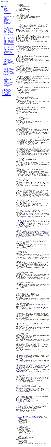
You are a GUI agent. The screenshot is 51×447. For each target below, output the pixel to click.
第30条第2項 (23, 274)
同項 (36, 396)
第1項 (20, 137)
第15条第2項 (20, 390)
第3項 (20, 139)
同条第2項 (33, 364)
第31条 (46, 413)
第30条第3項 (20, 394)
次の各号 (40, 188)
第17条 (35, 413)
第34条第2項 (20, 396)
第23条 (44, 209)
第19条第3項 (39, 213)
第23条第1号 (44, 231)
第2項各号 (24, 223)
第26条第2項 (37, 364)
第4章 (26, 405)
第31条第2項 (44, 364)
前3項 (18, 90)
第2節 (23, 405)
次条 (34, 304)
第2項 (46, 157)
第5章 (30, 405)
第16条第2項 (20, 392)
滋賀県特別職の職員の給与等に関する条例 (28, 417)
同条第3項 (18, 391)
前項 (21, 97)
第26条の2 (28, 365)
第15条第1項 (35, 363)
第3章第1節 (18, 405)
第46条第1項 (26, 394)
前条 (19, 30)
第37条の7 (37, 304)
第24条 (43, 413)
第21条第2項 (29, 209)
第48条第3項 (38, 365)
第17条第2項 (30, 213)
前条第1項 (25, 154)
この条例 (26, 377)
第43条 (32, 365)
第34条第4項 (20, 398)
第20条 (24, 231)
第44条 (19, 399)
